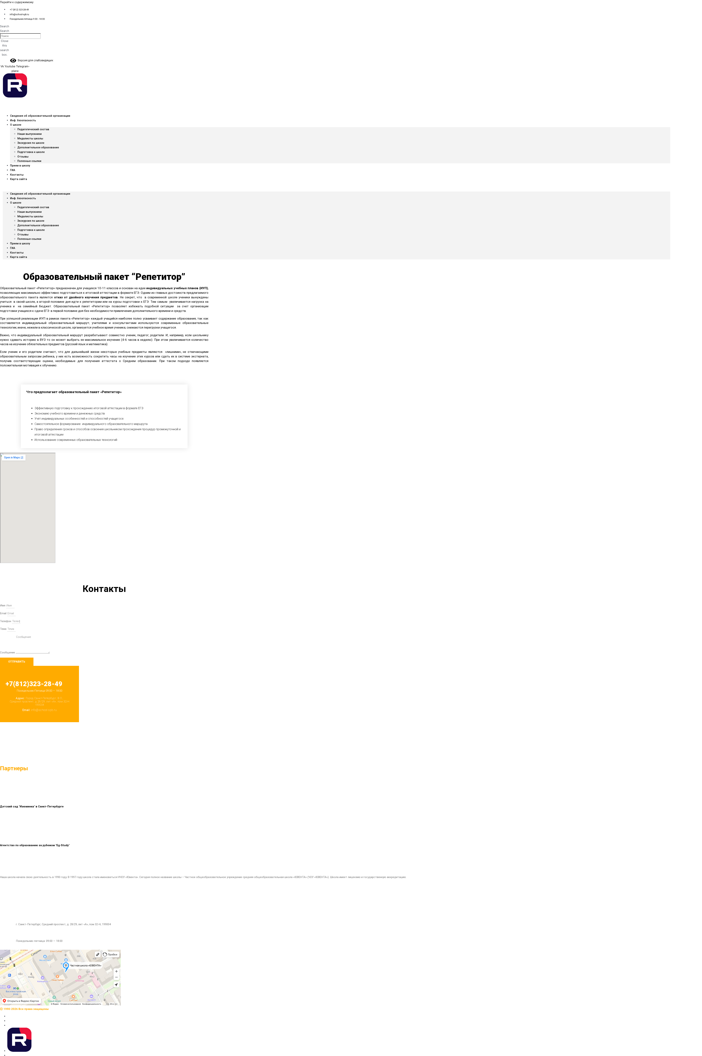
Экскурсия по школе (30, 143)
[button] (4, 26)
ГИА (12, 248)
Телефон (6, 621)
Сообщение (8, 652)
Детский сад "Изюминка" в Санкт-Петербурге (32, 806)
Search (4, 31)
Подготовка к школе (31, 152)
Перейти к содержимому (16, 2)
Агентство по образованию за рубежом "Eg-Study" (35, 845)
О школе (15, 124)
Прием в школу (20, 165)
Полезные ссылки (29, 239)
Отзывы (23, 156)
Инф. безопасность (23, 120)
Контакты (17, 252)
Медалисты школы (30, 138)
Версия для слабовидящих (34, 60)
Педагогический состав (33, 129)
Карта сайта (18, 179)
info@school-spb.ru (28, 907)
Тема (3, 629)
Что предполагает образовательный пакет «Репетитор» (74, 392)
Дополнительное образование (38, 147)
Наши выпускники (29, 134)
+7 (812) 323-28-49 (27, 890)
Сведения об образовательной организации (40, 115)
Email (3, 613)
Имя (3, 605)
